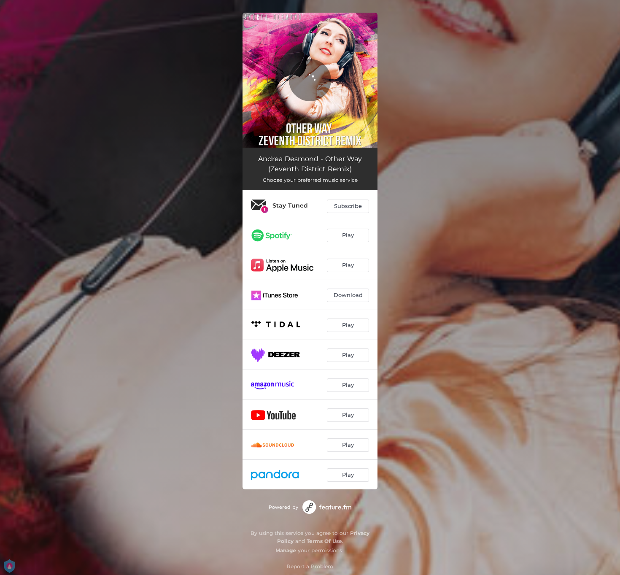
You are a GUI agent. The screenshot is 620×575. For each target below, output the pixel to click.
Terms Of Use (324, 541)
